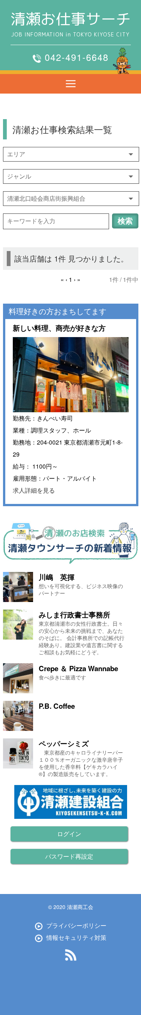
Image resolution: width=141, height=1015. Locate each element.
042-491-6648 (77, 57)
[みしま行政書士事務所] (19, 625)
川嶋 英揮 (56, 577)
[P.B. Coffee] (19, 716)
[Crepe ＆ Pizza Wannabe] (19, 678)
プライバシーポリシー (76, 925)
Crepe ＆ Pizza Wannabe (78, 668)
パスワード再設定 (69, 856)
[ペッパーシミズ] (19, 753)
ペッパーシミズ (64, 743)
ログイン (69, 833)
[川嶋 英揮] (19, 587)
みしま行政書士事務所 (74, 615)
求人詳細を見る (34, 490)
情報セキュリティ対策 (76, 937)
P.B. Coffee (57, 706)
